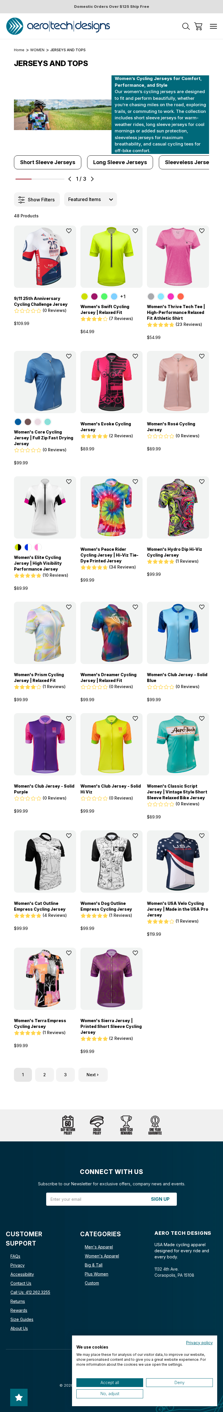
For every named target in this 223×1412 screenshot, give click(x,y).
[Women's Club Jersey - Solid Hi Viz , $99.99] (111, 744)
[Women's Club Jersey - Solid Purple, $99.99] (45, 744)
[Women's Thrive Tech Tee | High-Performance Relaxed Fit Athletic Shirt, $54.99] (178, 256)
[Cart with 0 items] (198, 26)
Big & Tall (93, 1264)
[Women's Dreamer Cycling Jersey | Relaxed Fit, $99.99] (111, 633)
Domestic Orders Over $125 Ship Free (111, 6)
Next (91, 1074)
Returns (17, 1301)
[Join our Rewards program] (126, 1125)
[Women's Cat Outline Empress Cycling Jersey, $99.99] (45, 861)
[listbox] (90, 199)
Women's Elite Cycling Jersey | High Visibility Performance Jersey (38, 563)
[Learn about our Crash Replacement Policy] (97, 1125)
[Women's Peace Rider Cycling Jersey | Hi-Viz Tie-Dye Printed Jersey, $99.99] (111, 507)
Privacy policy (199, 1342)
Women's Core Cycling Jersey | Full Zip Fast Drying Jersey (43, 437)
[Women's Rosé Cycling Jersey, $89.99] (178, 382)
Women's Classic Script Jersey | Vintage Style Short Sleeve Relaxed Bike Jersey (177, 792)
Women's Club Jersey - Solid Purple (44, 789)
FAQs (15, 1256)
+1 (122, 296)
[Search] (186, 26)
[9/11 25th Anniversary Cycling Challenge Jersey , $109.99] (45, 256)
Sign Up (160, 1199)
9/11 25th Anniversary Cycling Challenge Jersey (41, 301)
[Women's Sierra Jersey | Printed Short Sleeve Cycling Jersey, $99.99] (111, 979)
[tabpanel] (47, 162)
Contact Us (20, 1283)
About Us (19, 1328)
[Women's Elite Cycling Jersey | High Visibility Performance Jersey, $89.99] (45, 507)
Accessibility (22, 1274)
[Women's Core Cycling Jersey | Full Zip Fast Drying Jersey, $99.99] (45, 382)
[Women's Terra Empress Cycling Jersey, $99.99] (45, 979)
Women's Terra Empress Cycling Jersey (40, 1023)
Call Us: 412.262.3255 (30, 1292)
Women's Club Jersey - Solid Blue (177, 677)
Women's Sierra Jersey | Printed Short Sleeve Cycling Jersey (111, 1026)
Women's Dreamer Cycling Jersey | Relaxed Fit (108, 677)
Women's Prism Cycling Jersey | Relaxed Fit (39, 677)
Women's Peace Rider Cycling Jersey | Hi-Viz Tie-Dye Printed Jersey (109, 555)
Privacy (17, 1265)
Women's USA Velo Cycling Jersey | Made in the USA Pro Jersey (177, 909)
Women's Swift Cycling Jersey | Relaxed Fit (104, 309)
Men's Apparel (99, 1246)
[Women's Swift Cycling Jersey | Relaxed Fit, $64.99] (111, 256)
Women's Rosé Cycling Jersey (171, 426)
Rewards (18, 1310)
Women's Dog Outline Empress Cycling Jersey (106, 906)
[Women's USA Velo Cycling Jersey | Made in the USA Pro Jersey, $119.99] (178, 861)
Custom (92, 1282)
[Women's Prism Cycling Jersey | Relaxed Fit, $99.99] (45, 633)
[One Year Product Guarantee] (155, 1125)
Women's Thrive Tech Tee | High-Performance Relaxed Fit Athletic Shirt (176, 312)
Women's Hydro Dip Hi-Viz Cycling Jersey (174, 552)
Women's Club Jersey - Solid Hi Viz (110, 789)
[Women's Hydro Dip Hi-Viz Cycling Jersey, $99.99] (178, 507)
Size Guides (21, 1319)
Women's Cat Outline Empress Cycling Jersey (40, 906)
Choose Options (45, 280)
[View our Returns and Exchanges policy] (68, 1125)
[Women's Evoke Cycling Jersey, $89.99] (111, 382)
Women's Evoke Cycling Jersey (105, 426)
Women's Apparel (102, 1255)
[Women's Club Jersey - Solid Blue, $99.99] (178, 633)
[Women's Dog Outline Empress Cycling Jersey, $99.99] (111, 861)
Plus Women (96, 1273)
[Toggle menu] (214, 26)
